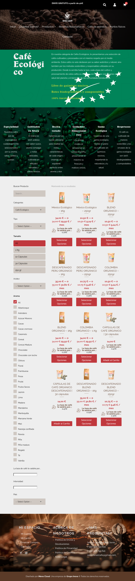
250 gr (18, 270)
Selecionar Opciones (62, 242)
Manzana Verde (25, 418)
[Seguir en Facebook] (21, 553)
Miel (20, 424)
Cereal (21, 339)
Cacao (21, 324)
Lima (20, 397)
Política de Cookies (65, 552)
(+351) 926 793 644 (96, 546)
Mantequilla (23, 413)
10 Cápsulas (21, 256)
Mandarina (23, 408)
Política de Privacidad (66, 548)
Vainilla (21, 461)
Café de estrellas (97, 26)
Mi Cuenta (26, 534)
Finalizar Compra (29, 542)
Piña (20, 439)
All (16, 243)
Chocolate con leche (27, 355)
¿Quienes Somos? (29, 26)
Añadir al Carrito (111, 360)
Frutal (20, 381)
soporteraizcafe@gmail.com (101, 555)
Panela (21, 434)
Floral (20, 366)
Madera (21, 403)
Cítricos (21, 360)
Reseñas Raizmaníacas (72, 26)
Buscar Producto (20, 186)
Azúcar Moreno (25, 318)
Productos (48, 26)
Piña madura (23, 445)
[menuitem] (104, 4)
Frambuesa (23, 371)
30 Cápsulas (21, 263)
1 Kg (17, 250)
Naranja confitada (26, 429)
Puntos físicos (117, 26)
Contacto (67, 36)
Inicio (13, 26)
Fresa (20, 376)
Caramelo (22, 334)
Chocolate (22, 350)
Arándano (22, 313)
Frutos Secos (24, 387)
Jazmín (21, 392)
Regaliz (21, 450)
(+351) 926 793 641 (96, 551)
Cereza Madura (25, 345)
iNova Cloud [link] (44, 576)
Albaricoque (23, 308)
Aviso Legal (61, 556)
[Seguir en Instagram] (26, 553)
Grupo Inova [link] (73, 576)
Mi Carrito (26, 538)
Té (19, 455)
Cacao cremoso (25, 329)
